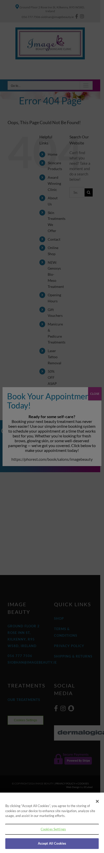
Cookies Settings (53, 829)
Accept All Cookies (52, 843)
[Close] (97, 801)
